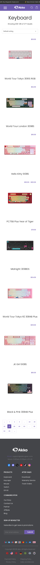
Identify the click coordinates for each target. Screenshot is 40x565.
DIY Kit (6, 490)
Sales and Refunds (27, 562)
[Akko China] (6, 553)
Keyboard (8, 477)
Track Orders (27, 484)
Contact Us (8, 503)
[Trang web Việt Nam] (15, 553)
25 (34, 422)
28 (14, 426)
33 (34, 426)
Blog (5, 513)
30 (24, 426)
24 (29, 422)
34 (4, 431)
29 (19, 426)
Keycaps (7, 480)
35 (9, 431)
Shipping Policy (25, 559)
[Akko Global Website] (11, 553)
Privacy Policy (11, 562)
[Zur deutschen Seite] (20, 553)
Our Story (7, 500)
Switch (6, 487)
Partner (7, 507)
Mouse (6, 484)
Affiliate (7, 510)
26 (4, 426)
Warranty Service (28, 480)
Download (26, 477)
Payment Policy (10, 559)
